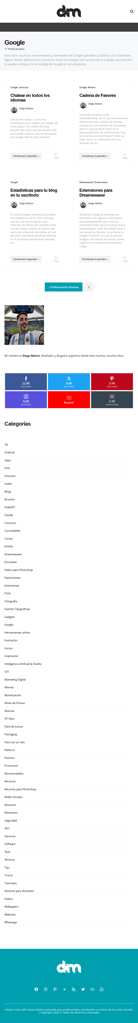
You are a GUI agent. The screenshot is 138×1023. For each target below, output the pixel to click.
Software (9, 844)
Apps (7, 460)
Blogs (7, 491)
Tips (7, 867)
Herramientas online (17, 632)
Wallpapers (11, 906)
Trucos (8, 875)
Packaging (10, 734)
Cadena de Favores (97, 95)
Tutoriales (10, 883)
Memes (92, 87)
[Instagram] (45, 989)
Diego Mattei (26, 108)
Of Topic (9, 718)
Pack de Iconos (13, 726)
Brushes (9, 499)
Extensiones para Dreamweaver (95, 192)
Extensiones (101, 182)
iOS (6, 671)
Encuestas (10, 562)
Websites (10, 914)
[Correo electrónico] (92, 989)
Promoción (11, 765)
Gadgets (9, 617)
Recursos (10, 781)
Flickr (7, 593)
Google (14, 87)
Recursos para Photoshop (20, 789)
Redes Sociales (13, 797)
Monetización (12, 695)
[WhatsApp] (101, 989)
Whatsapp (10, 922)
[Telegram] (64, 989)
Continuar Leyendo (25, 155)
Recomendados (14, 773)
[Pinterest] (55, 989)
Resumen (10, 805)
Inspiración (11, 656)
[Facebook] (36, 989)
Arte (7, 468)
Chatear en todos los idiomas (30, 97)
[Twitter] (83, 989)
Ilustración (10, 640)
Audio (8, 483)
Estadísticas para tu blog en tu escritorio (33, 192)
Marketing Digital (15, 679)
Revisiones (11, 812)
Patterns (9, 750)
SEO (7, 828)
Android (9, 452)
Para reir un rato (14, 742)
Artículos (9, 476)
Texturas (9, 859)
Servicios (24, 87)
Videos (8, 899)
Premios (9, 758)
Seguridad (10, 820)
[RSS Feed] (73, 989)
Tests (7, 852)
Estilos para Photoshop (18, 570)
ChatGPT (9, 507)
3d (6, 444)
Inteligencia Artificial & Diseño (23, 664)
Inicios (8, 648)
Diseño (8, 546)
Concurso (10, 523)
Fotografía (10, 601)
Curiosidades (12, 530)
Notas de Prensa (14, 703)
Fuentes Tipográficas (17, 609)
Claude (8, 515)
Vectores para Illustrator (19, 891)
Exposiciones (12, 577)
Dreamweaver (86, 182)
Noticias (9, 711)
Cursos (8, 538)
